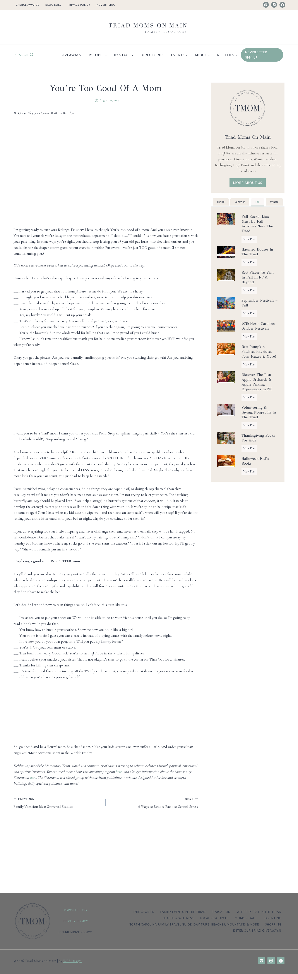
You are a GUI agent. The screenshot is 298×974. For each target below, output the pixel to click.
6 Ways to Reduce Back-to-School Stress (168, 803)
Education (221, 911)
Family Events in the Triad (183, 911)
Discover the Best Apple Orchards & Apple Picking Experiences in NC (256, 382)
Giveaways (71, 55)
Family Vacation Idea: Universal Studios (43, 803)
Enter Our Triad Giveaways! (257, 930)
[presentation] (226, 219)
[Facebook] (282, 5)
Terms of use (75, 910)
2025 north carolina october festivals (258, 326)
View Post (250, 240)
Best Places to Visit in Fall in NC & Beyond (257, 277)
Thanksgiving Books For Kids (258, 437)
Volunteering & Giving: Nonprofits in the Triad (258, 412)
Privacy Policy (79, 4)
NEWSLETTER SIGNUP (256, 55)
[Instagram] (274, 5)
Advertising (106, 4)
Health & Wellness (178, 918)
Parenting (272, 918)
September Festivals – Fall (259, 302)
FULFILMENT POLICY (75, 932)
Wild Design (72, 960)
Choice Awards (27, 4)
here (119, 771)
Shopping (273, 924)
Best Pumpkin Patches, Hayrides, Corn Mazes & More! (258, 351)
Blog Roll (53, 4)
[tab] (221, 202)
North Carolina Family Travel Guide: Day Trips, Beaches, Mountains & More (194, 924)
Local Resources (214, 918)
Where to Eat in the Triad (259, 911)
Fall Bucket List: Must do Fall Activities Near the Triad (257, 224)
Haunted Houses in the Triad (257, 251)
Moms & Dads (246, 918)
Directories (152, 55)
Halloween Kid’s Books (255, 461)
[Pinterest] (266, 5)
